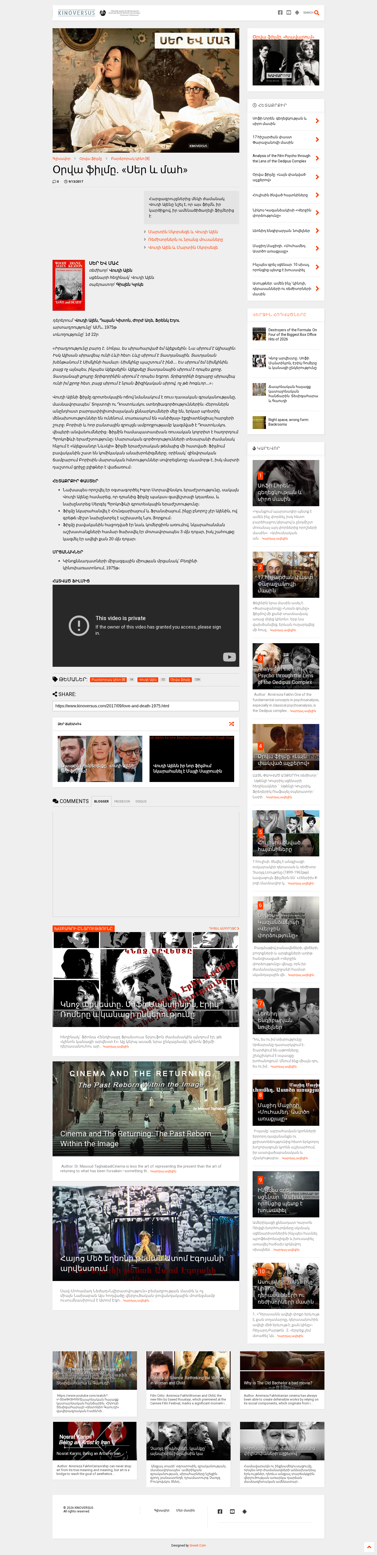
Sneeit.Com (198, 1545)
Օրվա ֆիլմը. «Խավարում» (283, 37)
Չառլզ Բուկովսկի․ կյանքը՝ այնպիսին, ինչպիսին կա (178, 1451)
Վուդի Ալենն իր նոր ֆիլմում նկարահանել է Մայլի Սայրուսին (187, 768)
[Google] (297, 13)
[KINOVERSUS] (100, 14)
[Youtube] (288, 13)
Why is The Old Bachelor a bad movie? (278, 1383)
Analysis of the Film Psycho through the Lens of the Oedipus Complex (285, 675)
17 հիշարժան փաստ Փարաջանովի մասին (285, 584)
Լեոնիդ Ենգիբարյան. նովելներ (276, 1020)
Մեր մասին (185, 1510)
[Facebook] (280, 13)
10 (262, 1271)
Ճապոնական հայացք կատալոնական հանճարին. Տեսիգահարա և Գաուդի (86, 1378)
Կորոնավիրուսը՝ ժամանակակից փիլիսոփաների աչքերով (279, 1451)
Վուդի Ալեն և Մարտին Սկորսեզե (183, 247)
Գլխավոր (62, 159)
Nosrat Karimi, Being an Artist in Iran (88, 1453)
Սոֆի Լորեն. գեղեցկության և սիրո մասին (280, 492)
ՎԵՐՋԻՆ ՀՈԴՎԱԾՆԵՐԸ (280, 314)
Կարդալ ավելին (116, 1046)
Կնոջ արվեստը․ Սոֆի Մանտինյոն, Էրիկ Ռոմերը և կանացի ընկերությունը (293, 362)
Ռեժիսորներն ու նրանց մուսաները (185, 239)
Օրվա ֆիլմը (91, 159)
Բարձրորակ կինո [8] (130, 159)
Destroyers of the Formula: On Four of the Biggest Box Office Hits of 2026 (293, 334)
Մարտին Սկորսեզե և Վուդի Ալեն (183, 231)
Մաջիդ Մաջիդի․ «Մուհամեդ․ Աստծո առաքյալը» (284, 1112)
